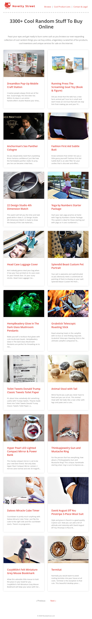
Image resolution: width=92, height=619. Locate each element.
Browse (47, 6)
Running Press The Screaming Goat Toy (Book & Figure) (67, 87)
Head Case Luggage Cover (22, 264)
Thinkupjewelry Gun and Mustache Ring (66, 449)
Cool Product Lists (62, 6)
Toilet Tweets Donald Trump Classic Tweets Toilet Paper (23, 390)
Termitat (56, 569)
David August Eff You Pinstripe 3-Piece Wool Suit (67, 512)
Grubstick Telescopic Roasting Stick (63, 325)
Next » (53, 600)
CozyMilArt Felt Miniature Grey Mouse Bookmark (22, 571)
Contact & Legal (80, 6)
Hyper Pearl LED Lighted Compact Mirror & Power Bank (22, 451)
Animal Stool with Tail (64, 388)
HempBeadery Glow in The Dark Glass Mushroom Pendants (23, 327)
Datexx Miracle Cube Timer (23, 510)
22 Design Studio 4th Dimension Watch (19, 207)
